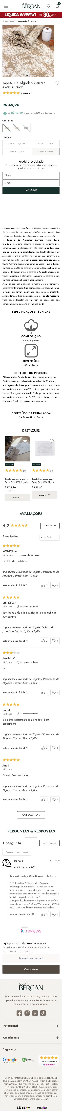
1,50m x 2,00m (16, 143)
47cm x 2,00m (16, 151)
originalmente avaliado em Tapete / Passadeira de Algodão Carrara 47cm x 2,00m (30, 574)
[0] (57, 5)
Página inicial (8, 20)
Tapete (33, 20)
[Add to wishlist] (58, 83)
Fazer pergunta (49, 843)
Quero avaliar (50, 525)
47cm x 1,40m (46, 143)
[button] (27, 75)
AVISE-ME (31, 190)
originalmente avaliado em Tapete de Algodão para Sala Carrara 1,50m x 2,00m (28, 629)
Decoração (22, 20)
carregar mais (31, 814)
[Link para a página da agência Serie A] (23, 1108)
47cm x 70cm (45, 151)
